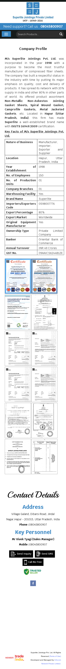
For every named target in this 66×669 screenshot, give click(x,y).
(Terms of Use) (55, 656)
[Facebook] (33, 585)
